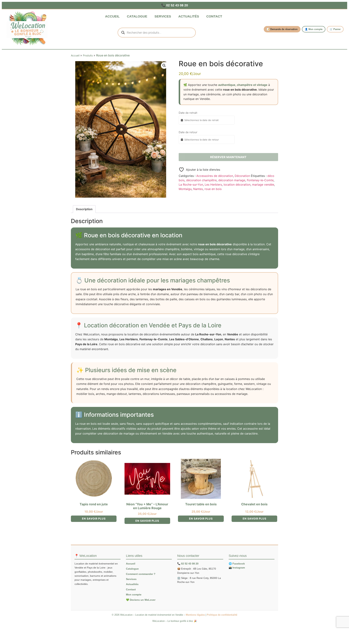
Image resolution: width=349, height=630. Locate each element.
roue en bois (213, 189)
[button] (164, 65)
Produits (88, 55)
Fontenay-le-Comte (260, 180)
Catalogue (137, 16)
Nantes (198, 189)
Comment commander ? (140, 573)
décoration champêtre (201, 180)
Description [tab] (84, 209)
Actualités (188, 16)
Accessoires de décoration (214, 176)
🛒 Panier (335, 29)
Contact (214, 16)
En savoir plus (94, 518)
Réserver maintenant (228, 157)
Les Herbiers (213, 184)
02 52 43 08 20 (189, 563)
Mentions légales (195, 614)
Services (163, 16)
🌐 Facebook (237, 563)
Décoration (242, 176)
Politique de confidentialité (222, 614)
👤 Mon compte (313, 29)
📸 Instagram (237, 567)
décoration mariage (231, 180)
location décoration (237, 184)
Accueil (112, 16)
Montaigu (185, 189)
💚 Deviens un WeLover (140, 599)
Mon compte (133, 594)
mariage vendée (263, 184)
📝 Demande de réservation (282, 29)
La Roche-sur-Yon (191, 184)
